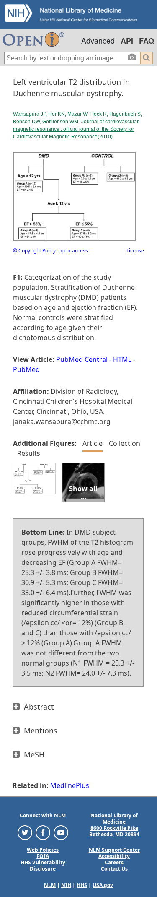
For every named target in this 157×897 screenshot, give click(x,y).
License (135, 250)
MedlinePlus (69, 785)
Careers (114, 862)
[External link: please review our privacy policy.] (25, 832)
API (127, 40)
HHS (82, 885)
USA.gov (103, 885)
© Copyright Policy (34, 250)
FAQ (146, 40)
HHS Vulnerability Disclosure (43, 865)
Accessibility (114, 856)
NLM (50, 885)
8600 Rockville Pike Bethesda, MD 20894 (114, 831)
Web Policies (43, 849)
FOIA (42, 856)
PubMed (26, 369)
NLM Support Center (114, 849)
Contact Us (114, 868)
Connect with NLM (43, 815)
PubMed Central (82, 359)
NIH (66, 885)
